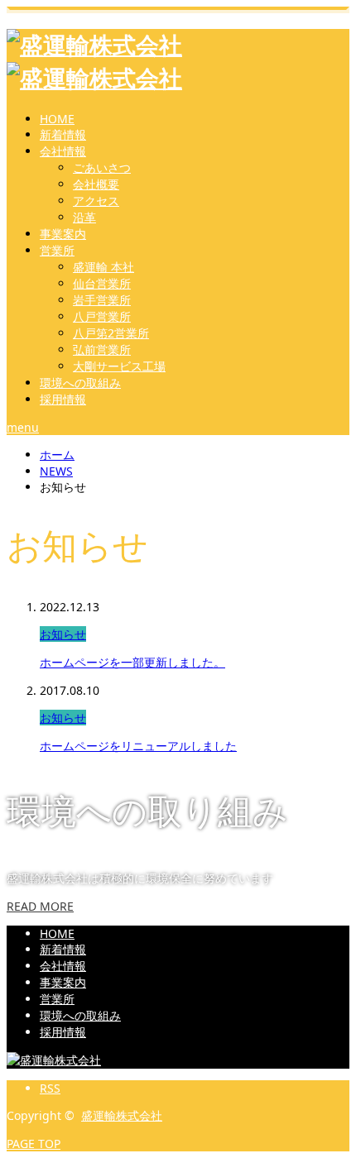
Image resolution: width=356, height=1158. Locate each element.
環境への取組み (80, 382)
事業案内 (63, 234)
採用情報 (63, 399)
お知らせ (63, 634)
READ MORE (40, 906)
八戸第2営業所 (111, 333)
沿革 (84, 217)
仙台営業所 (102, 283)
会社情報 (63, 151)
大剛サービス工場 (119, 366)
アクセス (96, 200)
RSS (50, 1088)
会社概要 (96, 184)
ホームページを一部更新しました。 (132, 662)
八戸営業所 (102, 316)
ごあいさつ (102, 167)
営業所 (57, 250)
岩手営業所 (102, 300)
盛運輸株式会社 (121, 1115)
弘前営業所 (102, 349)
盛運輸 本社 (103, 267)
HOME (57, 119)
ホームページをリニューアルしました (138, 746)
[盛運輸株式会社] (54, 1060)
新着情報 (63, 134)
